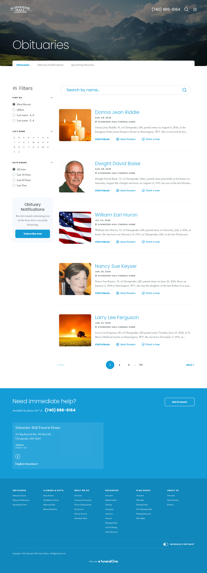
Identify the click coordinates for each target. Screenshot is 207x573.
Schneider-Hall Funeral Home (37, 427)
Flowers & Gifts (53, 490)
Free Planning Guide (144, 509)
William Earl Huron (116, 214)
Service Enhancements (82, 505)
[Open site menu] (195, 9)
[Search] (184, 90)
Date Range (19, 162)
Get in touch (179, 402)
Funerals (108, 505)
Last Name (18, 131)
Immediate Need (80, 518)
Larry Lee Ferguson (117, 317)
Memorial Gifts (49, 505)
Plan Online (140, 518)
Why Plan (140, 500)
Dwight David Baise (117, 163)
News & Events (173, 500)
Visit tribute (102, 139)
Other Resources (111, 532)
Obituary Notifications (20, 500)
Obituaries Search (19, 495)
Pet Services (79, 509)
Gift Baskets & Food (51, 500)
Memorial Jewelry (50, 509)
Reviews (170, 505)
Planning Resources (143, 514)
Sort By (17, 97)
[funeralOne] (109, 561)
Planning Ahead (111, 523)
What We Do (81, 490)
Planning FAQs (142, 505)
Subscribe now (33, 233)
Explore (25, 464)
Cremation (109, 509)
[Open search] (186, 9)
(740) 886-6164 (166, 9)
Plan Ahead (143, 490)
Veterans (108, 518)
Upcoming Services (19, 505)
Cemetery (109, 514)
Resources (112, 490)
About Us (173, 490)
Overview (78, 495)
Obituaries (19, 490)
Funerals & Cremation (82, 500)
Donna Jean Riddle (117, 112)
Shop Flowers (48, 495)
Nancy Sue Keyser (116, 266)
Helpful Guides (111, 500)
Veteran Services (80, 514)
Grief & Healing (111, 527)
